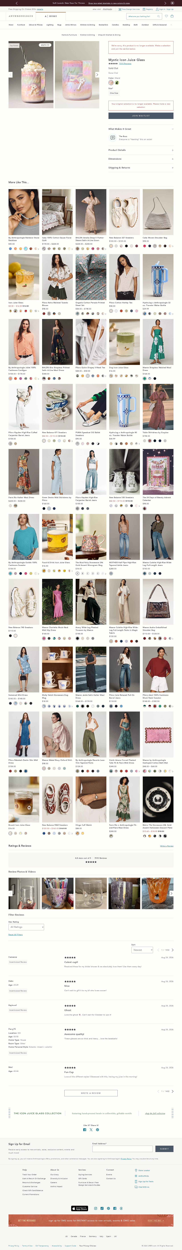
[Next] (96, 75)
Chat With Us (143, 1187)
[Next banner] (165, 3)
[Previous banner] (17, 3)
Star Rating (14, 922)
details (40, 9)
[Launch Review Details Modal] (24, 893)
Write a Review (166, 846)
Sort (133, 945)
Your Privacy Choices (87, 1246)
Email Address (99, 1144)
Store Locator (144, 1170)
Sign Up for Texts (145, 1182)
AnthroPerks (143, 1176)
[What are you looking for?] (158, 16)
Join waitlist (141, 116)
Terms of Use (27, 1246)
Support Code (70, 1246)
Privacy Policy (126, 1159)
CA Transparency (42, 1246)
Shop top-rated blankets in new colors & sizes (109, 3)
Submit (164, 1149)
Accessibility (57, 1246)
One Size (114, 93)
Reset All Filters (16, 935)
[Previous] (11, 75)
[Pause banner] (172, 3)
